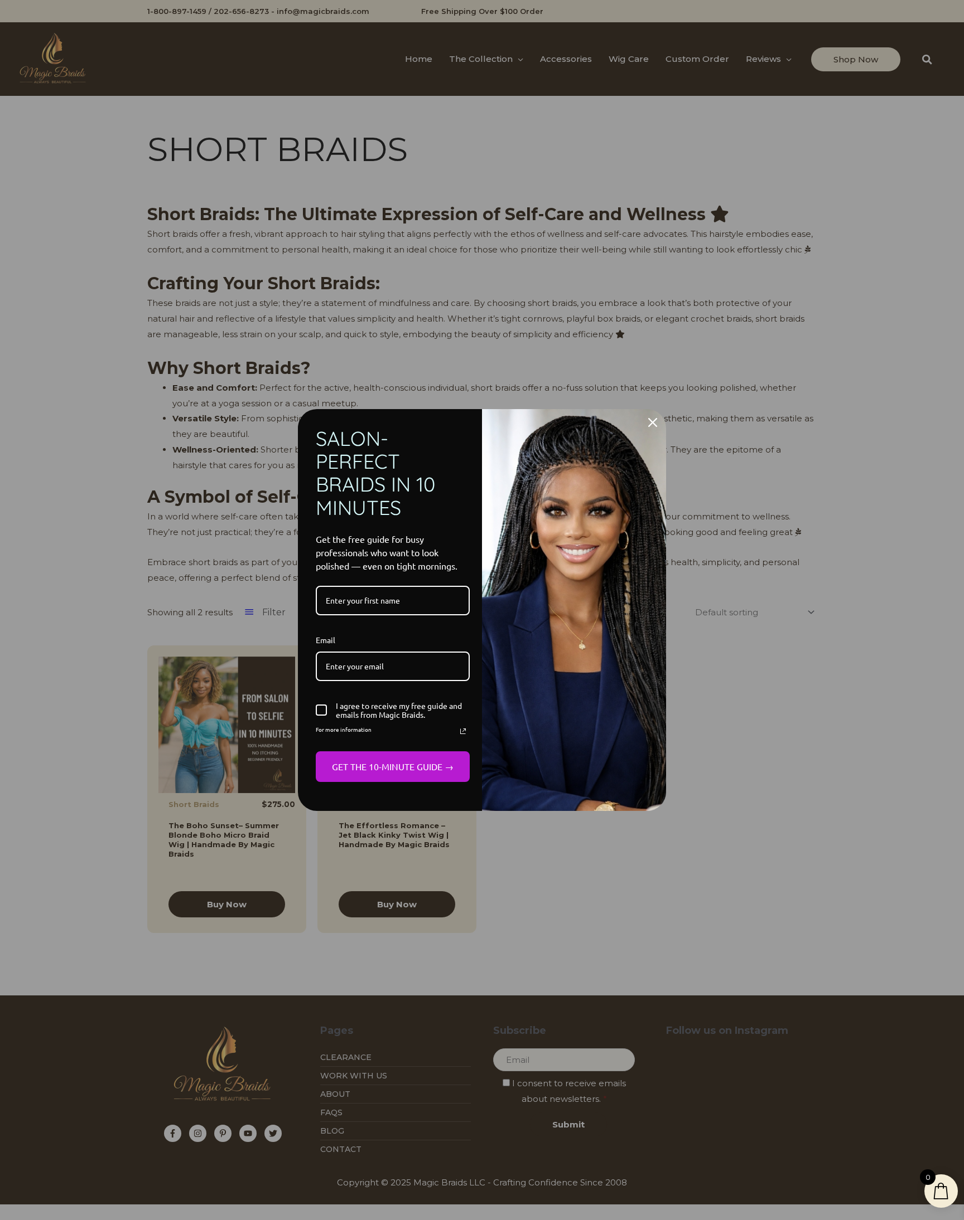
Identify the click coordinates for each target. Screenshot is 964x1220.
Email (325, 640)
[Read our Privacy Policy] (463, 731)
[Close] (652, 422)
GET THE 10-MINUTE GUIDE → (393, 766)
